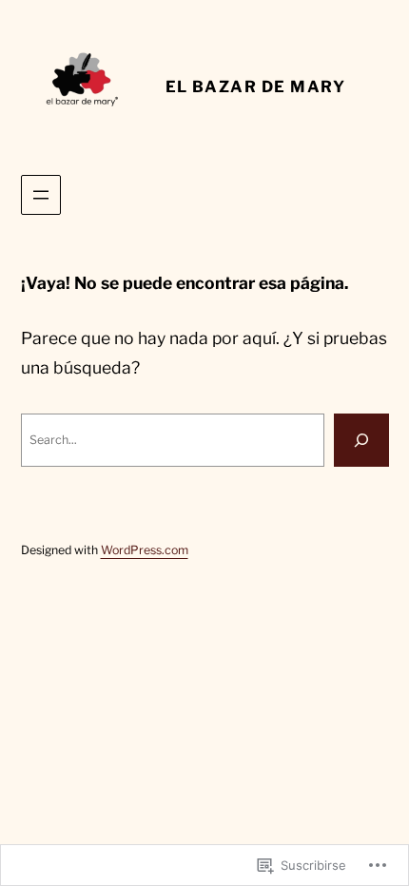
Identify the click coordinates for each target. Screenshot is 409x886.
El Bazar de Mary (256, 86)
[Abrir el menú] (41, 195)
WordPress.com (144, 550)
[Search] (361, 440)
